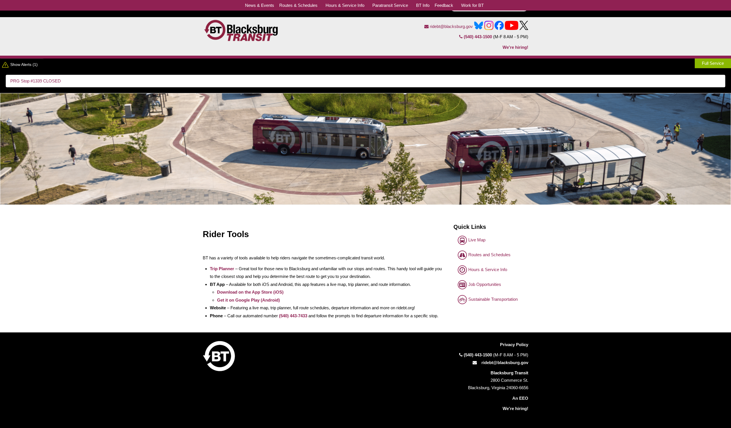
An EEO (520, 398)
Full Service (713, 63)
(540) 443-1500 (478, 36)
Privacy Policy (514, 344)
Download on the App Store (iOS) (250, 292)
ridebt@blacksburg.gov (451, 26)
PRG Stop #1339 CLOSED (35, 80)
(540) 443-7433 (293, 315)
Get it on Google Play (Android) (248, 300)
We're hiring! (515, 47)
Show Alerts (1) (24, 64)
